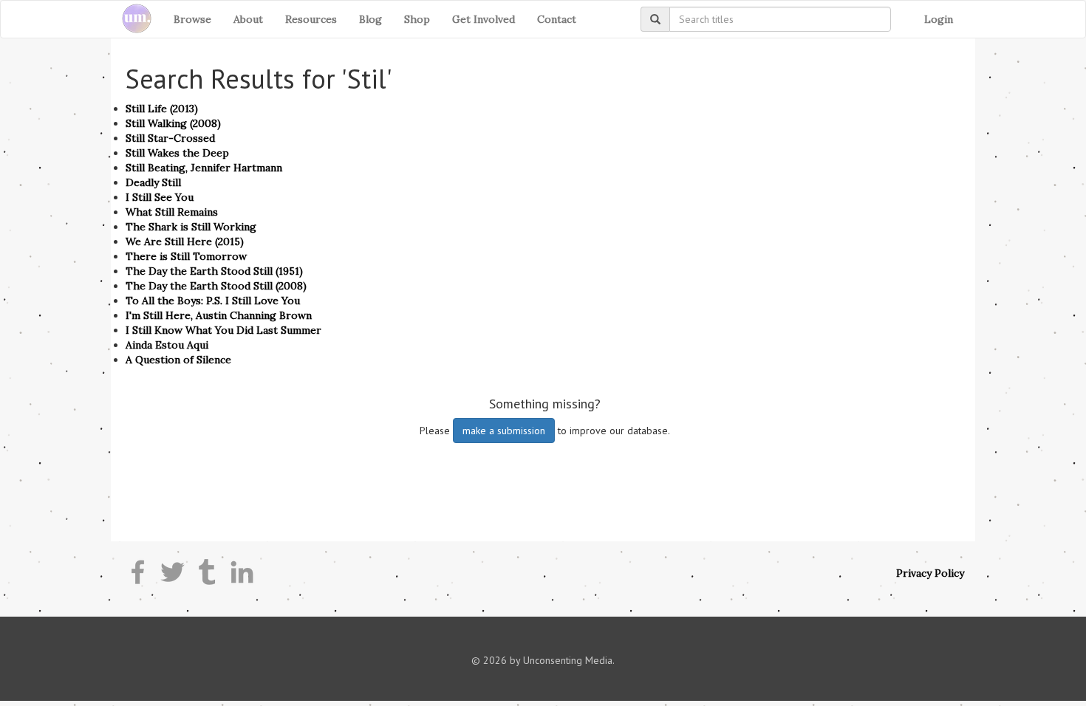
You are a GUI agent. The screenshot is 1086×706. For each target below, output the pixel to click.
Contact (556, 19)
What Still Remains (172, 212)
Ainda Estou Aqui (167, 345)
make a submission (503, 430)
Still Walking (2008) (173, 123)
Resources (311, 19)
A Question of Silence (178, 359)
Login (938, 19)
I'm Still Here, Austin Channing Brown (219, 315)
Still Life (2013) (162, 108)
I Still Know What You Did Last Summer (223, 330)
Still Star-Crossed (170, 138)
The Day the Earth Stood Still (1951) (214, 271)
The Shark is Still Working (191, 226)
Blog (370, 19)
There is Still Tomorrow (186, 256)
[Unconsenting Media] (131, 19)
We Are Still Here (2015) (185, 241)
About (248, 19)
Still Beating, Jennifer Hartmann (204, 167)
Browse (192, 19)
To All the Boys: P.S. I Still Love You (213, 300)
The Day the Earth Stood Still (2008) (216, 285)
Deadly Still (153, 182)
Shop (417, 19)
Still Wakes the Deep (177, 153)
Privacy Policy (930, 573)
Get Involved (483, 19)
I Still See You (160, 197)
